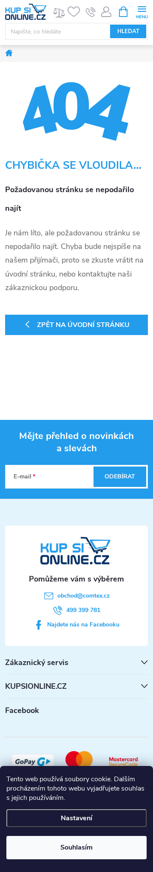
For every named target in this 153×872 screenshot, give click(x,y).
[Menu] (141, 11)
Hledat (128, 31)
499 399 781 (83, 610)
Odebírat (120, 476)
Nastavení (76, 818)
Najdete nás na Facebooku (83, 624)
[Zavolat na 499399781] (90, 11)
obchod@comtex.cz (83, 596)
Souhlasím (76, 847)
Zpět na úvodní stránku (83, 325)
